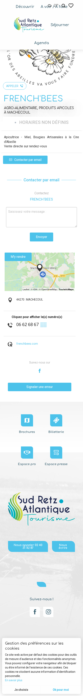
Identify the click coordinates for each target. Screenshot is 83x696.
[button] (63, 5)
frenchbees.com (27, 343)
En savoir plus (13, 680)
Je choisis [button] (21, 689)
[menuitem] (24, 7)
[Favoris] (71, 6)
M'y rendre (18, 257)
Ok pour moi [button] (61, 689)
